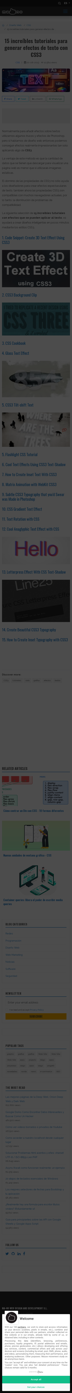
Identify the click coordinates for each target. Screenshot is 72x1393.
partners (22, 1327)
